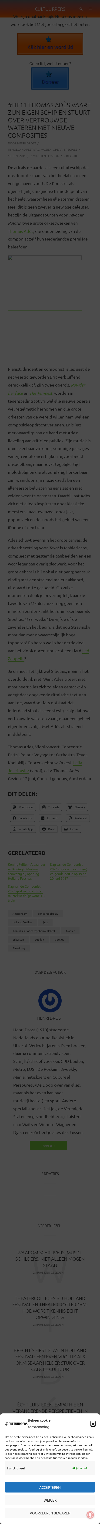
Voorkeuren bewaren (50, 1513)
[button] (93, 1423)
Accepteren (50, 1487)
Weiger (50, 1500)
